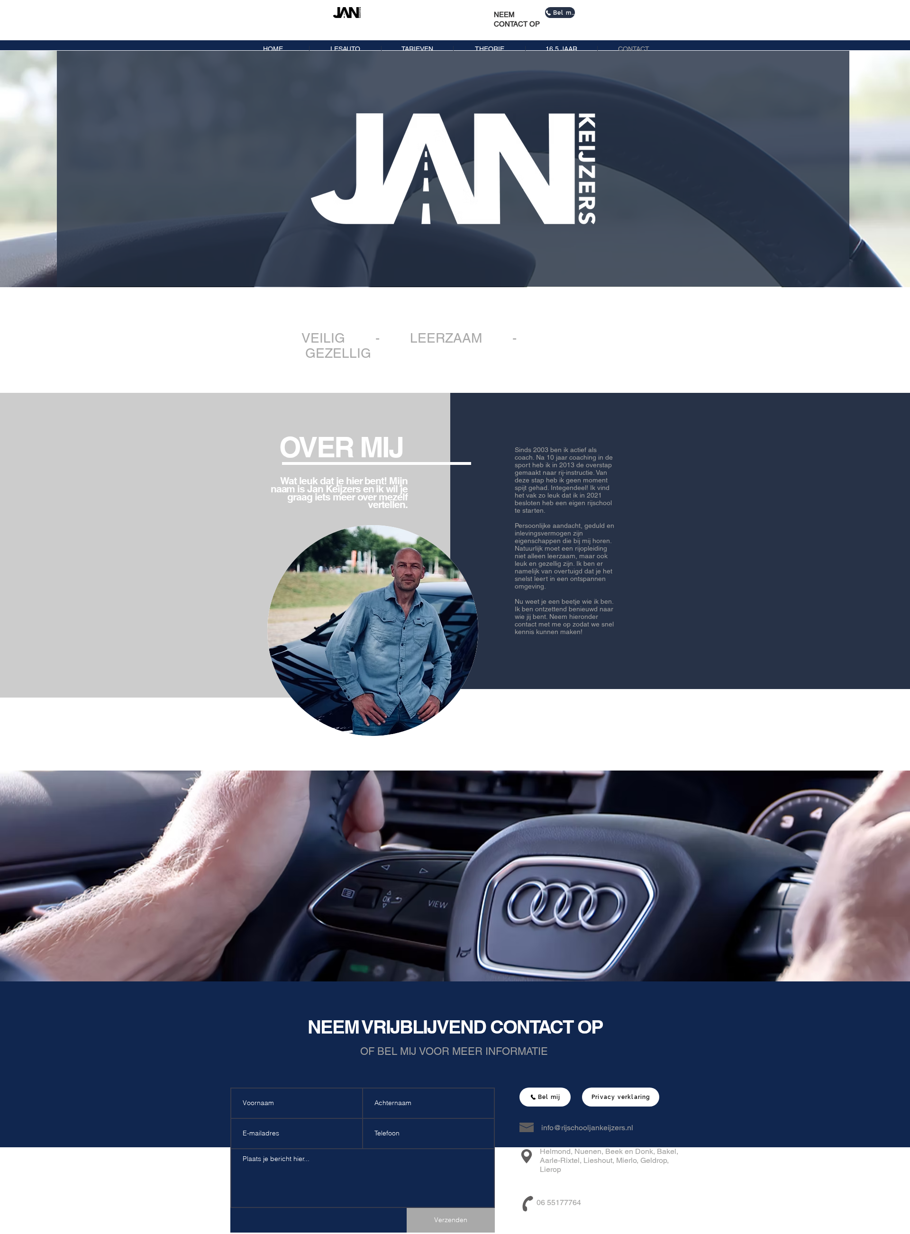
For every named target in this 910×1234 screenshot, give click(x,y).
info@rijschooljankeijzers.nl (587, 1127)
